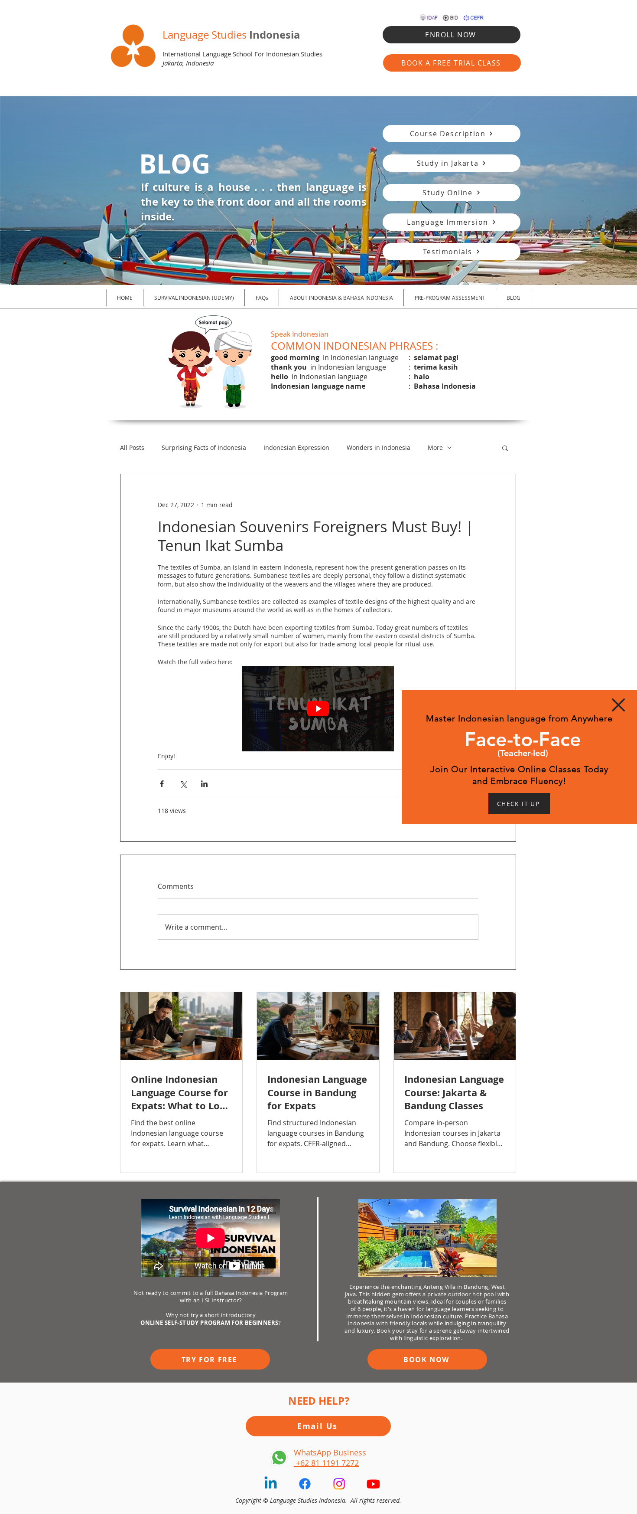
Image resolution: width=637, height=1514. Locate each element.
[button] (618, 704)
